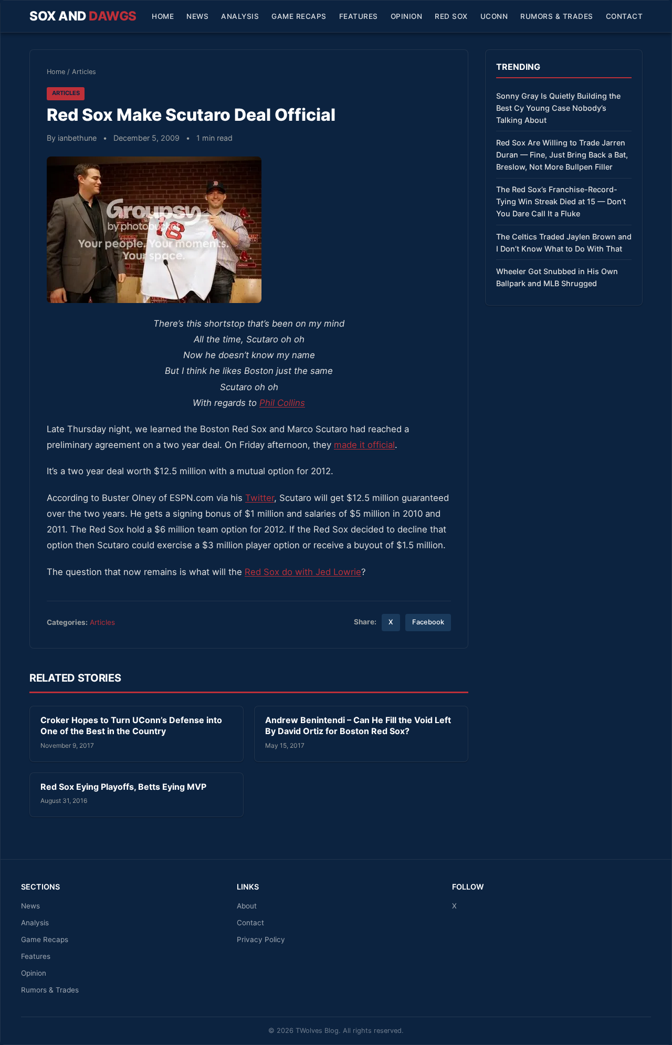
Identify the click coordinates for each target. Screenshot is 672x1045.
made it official (364, 445)
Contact (624, 16)
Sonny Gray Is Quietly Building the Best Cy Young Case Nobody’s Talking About (558, 107)
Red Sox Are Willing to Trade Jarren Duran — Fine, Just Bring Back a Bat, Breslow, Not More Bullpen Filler (562, 154)
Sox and (82, 16)
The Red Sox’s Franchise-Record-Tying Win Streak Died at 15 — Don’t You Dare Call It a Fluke (561, 201)
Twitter (259, 498)
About (247, 906)
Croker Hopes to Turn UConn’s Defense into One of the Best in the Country (131, 726)
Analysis (240, 16)
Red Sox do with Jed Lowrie (303, 572)
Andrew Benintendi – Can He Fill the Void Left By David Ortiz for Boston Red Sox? (358, 726)
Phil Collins (282, 403)
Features (358, 16)
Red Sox (451, 16)
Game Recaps (299, 16)
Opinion (407, 16)
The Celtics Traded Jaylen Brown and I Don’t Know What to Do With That (564, 242)
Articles (84, 72)
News (197, 16)
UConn (494, 16)
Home (163, 16)
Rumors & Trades (556, 16)
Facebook (428, 622)
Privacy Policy (261, 939)
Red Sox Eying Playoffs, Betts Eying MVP (123, 786)
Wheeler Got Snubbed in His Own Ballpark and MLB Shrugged (557, 277)
